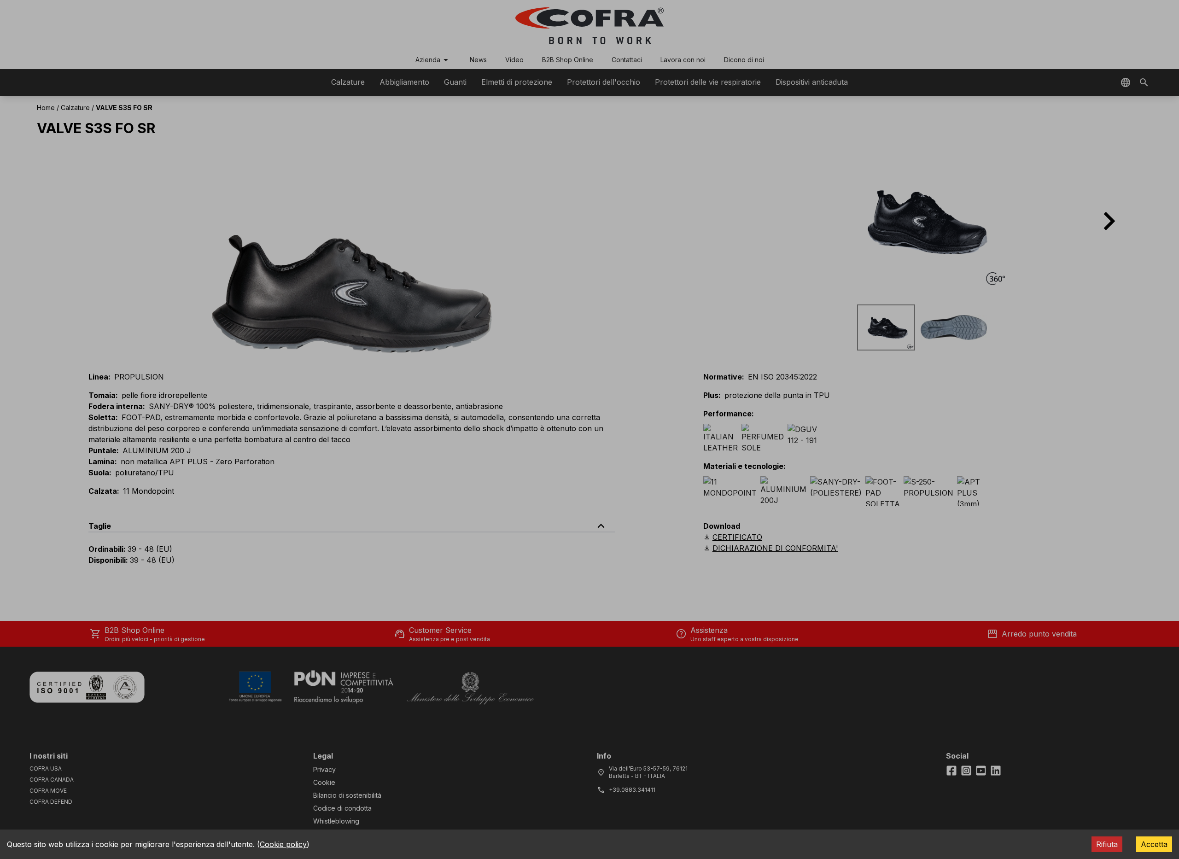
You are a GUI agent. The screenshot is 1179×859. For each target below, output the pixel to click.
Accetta (1154, 844)
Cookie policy (283, 844)
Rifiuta (1107, 844)
